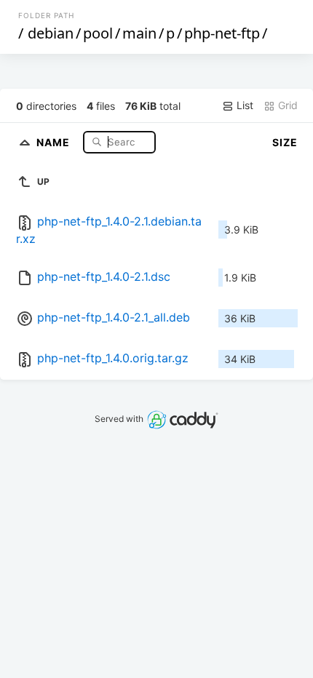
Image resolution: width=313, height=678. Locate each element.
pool (98, 33)
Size (285, 142)
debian (51, 33)
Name (54, 141)
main (139, 33)
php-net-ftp (222, 33)
